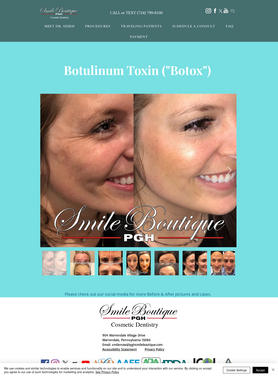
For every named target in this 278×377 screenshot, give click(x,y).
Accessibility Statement (119, 349)
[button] (98, 26)
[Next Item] (229, 170)
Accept (260, 370)
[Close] (273, 370)
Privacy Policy (154, 349)
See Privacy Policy (107, 372)
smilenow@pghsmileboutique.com (137, 344)
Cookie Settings (237, 370)
